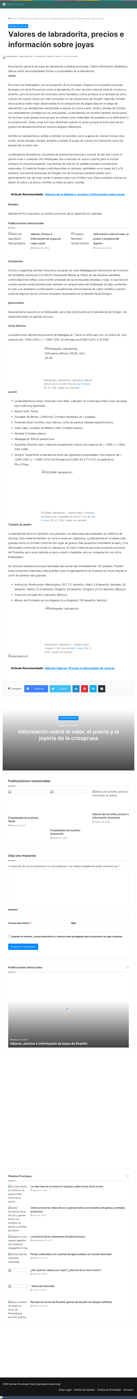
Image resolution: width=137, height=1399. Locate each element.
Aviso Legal (65, 1389)
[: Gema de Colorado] (18, 1291)
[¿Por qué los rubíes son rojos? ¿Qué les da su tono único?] (18, 1275)
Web (73, 923)
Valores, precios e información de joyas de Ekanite (48, 1043)
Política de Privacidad (109, 1389)
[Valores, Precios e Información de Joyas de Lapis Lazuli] (18, 239)
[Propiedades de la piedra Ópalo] (26, 802)
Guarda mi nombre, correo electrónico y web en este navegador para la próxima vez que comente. (67, 936)
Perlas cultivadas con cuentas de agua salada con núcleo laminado (71, 1254)
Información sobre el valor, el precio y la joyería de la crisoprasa (68, 734)
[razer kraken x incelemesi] (68, 1397)
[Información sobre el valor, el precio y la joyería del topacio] (81, 239)
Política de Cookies (84, 1389)
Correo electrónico (20, 923)
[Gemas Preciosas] (14, 4)
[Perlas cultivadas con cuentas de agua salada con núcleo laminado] (18, 1259)
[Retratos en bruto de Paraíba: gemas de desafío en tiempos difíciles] (18, 1309)
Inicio (13, 18)
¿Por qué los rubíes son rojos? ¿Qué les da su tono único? (66, 1270)
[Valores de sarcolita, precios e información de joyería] (110, 800)
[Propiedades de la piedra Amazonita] (68, 808)
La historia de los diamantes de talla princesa (58, 1236)
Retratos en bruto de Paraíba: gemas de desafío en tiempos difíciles (71, 1301)
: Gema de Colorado (42, 1286)
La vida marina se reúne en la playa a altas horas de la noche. (67, 1186)
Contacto (128, 1389)
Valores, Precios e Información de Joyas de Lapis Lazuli (46, 238)
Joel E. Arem (83, 383)
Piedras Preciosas (28, 18)
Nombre (13, 909)
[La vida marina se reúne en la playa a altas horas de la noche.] (18, 1194)
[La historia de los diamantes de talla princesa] (18, 1242)
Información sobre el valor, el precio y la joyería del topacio (111, 238)
